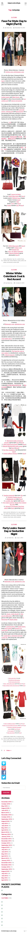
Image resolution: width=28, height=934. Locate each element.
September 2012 (6, 869)
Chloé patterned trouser (10, 444)
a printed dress (10, 627)
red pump (19, 515)
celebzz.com (9, 72)
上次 (10, 122)
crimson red (9, 111)
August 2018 (5, 808)
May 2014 (4, 828)
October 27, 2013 (20, 283)
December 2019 (6, 801)
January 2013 (5, 860)
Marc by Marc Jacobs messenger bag (11, 685)
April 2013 (4, 856)
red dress (19, 740)
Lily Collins (6, 513)
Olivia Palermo (13, 260)
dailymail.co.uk (9, 581)
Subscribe (6, 792)
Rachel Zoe (15, 250)
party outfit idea (20, 513)
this (22, 495)
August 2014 (5, 821)
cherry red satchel (16, 101)
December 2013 (6, 838)
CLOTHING (14, 17)
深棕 (5, 149)
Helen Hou (9, 27)
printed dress (13, 740)
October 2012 (5, 867)
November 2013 (6, 841)
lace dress (15, 738)
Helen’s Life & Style (11, 931)
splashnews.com (20, 324)
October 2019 (5, 804)
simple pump (13, 619)
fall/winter (9, 259)
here (2, 81)
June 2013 (4, 852)
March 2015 (5, 812)
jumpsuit (23, 512)
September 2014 (6, 819)
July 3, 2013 (20, 537)
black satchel (6, 512)
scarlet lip (4, 637)
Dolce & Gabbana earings (9, 723)
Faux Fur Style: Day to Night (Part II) (14, 22)
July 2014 (4, 823)
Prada (9, 205)
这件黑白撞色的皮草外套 (14, 385)
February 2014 (5, 834)
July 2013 (4, 849)
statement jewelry (16, 636)
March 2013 (5, 858)
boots (4, 259)
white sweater (17, 517)
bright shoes (21, 627)
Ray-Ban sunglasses (9, 450)
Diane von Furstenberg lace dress (10, 725)
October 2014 (5, 817)
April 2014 (4, 830)
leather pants (5, 97)
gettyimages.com (18, 72)
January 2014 (5, 836)
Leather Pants (20, 259)
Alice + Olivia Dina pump (9, 683)
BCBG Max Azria (14, 196)
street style (16, 262)
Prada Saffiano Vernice (10, 453)
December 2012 (6, 862)
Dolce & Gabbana (7, 738)
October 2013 (5, 843)
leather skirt (6, 260)
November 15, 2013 (20, 27)
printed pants (6, 515)
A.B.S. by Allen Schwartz (15, 251)
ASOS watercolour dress (14, 682)
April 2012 (4, 880)
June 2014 (4, 825)
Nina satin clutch (11, 732)
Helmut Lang (16, 198)
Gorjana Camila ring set (15, 497)
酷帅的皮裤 (13, 137)
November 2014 (6, 815)
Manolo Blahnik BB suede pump (13, 446)
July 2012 (4, 873)
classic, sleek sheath (13, 614)
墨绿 (22, 147)
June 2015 (4, 810)
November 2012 (6, 865)
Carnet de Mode (16, 194)
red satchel (10, 262)
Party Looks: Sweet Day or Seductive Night (14, 531)
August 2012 (5, 871)
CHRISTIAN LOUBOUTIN (9, 736)
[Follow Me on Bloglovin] (14, 763)
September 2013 (6, 845)
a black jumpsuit (10, 355)
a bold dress (7, 636)
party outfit (21, 260)
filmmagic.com (9, 324)
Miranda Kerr (12, 513)
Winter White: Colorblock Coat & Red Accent (14, 276)
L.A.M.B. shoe (9, 501)
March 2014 (5, 832)
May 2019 (4, 806)
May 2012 (4, 878)
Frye (12, 203)
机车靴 (20, 137)
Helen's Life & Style (14, 3)
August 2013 (5, 847)
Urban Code (18, 248)
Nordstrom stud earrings (14, 680)
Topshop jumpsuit (9, 495)
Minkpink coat (11, 499)
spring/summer (11, 741)
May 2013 (4, 854)
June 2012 (4, 875)
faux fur (14, 259)
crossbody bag (20, 736)
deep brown (19, 111)
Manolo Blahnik (14, 253)
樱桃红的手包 (12, 138)
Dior (17, 202)
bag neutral (8, 628)
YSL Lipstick (11, 731)
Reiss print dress (12, 678)
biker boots (15, 97)
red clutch (13, 515)
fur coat (18, 512)
